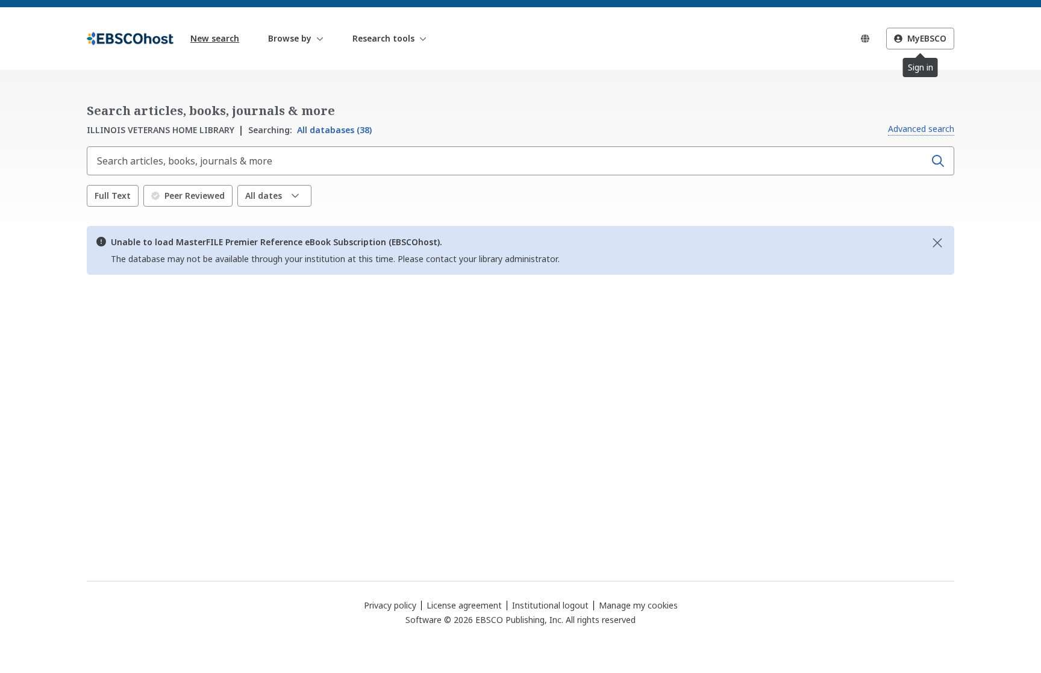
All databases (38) (310, 130)
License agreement (464, 605)
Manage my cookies (638, 605)
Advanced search (921, 128)
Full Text (113, 195)
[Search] (938, 161)
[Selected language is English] (865, 38)
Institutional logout (550, 605)
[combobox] (507, 160)
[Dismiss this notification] (937, 243)
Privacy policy (390, 605)
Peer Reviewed (194, 195)
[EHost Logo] (130, 38)
